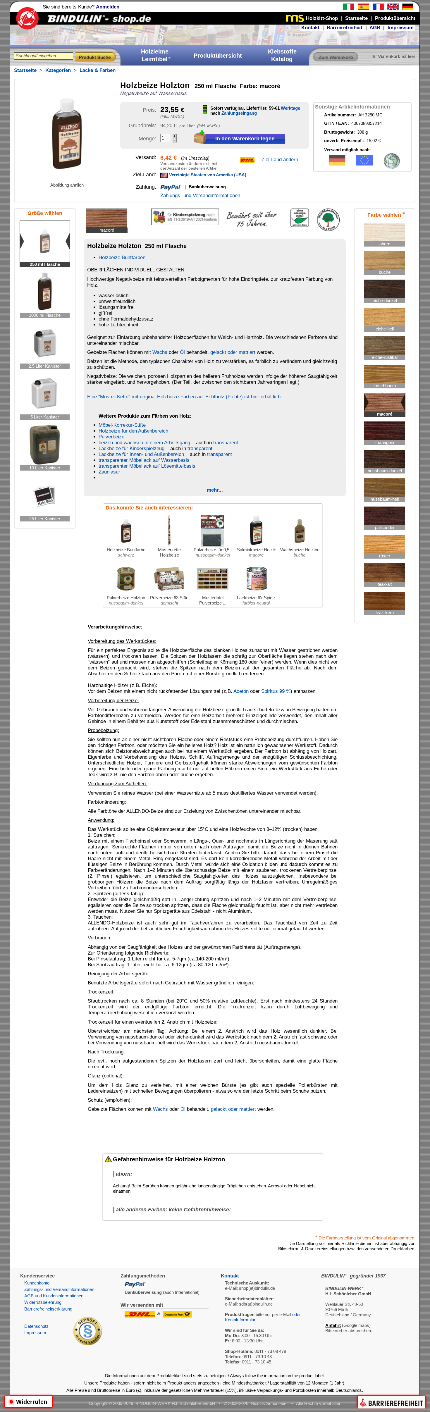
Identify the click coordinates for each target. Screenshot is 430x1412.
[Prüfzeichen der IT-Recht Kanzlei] (87, 1343)
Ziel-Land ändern (280, 159)
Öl (182, 352)
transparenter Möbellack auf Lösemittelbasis (147, 466)
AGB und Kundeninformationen (53, 1295)
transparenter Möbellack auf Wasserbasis (144, 460)
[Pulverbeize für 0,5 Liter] (212, 545)
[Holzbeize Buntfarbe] (126, 545)
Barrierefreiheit (344, 27)
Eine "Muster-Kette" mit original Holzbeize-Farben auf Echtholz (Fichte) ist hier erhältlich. (184, 397)
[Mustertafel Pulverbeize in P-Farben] (212, 593)
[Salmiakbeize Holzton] (256, 545)
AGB (374, 27)
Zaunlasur (109, 472)
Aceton (241, 691)
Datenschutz (36, 1326)
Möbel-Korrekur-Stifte (122, 425)
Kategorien (58, 70)
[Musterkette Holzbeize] (169, 545)
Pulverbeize (111, 437)
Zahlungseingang (239, 113)
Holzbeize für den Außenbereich (133, 431)
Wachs (159, 352)
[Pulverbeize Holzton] (126, 593)
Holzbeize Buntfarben (122, 257)
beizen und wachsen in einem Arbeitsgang (144, 442)
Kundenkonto (36, 1282)
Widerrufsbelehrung (42, 1302)
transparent (225, 442)
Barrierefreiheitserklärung (48, 1308)
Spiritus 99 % (275, 691)
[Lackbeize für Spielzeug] (256, 593)
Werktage (290, 108)
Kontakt (310, 27)
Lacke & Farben (98, 70)
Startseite (25, 70)
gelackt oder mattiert (232, 352)
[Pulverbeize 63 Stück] (169, 593)
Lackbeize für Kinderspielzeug (131, 448)
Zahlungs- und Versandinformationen (200, 195)
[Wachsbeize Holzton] (299, 545)
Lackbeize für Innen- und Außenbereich (141, 454)
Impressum (401, 27)
